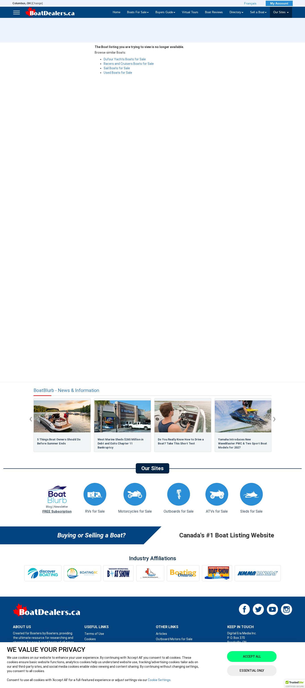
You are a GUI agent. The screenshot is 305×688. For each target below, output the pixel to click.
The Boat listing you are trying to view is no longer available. (139, 47)
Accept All (252, 656)
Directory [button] (235, 12)
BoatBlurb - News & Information (66, 390)
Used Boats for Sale (118, 72)
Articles (161, 633)
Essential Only (252, 670)
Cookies (90, 639)
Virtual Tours (190, 12)
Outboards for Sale (179, 511)
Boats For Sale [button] (136, 12)
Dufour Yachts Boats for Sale (125, 59)
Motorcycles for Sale (135, 511)
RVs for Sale (95, 511)
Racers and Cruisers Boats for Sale (129, 63)
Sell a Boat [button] (257, 12)
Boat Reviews (214, 12)
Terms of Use (94, 633)
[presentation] (30, 418)
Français (250, 3)
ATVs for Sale (217, 511)
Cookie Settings (159, 680)
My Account (279, 3)
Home (116, 12)
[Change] (28, 3)
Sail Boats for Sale (117, 68)
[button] (294, 684)
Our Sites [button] (279, 12)
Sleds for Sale (251, 511)
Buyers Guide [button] (164, 12)
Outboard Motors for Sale (174, 639)
